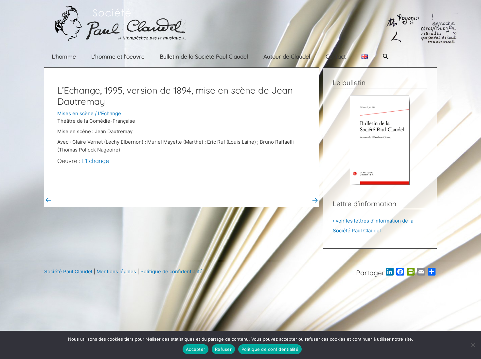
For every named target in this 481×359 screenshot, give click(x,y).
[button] (386, 56)
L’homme (64, 56)
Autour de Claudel (286, 56)
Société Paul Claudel (68, 271)
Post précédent (67, 199)
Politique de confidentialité (171, 271)
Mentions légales (116, 271)
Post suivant (300, 199)
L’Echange (95, 161)
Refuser (223, 349)
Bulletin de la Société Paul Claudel (204, 56)
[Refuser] (473, 345)
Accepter (195, 349)
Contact (336, 56)
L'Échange (109, 113)
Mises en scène (75, 113)
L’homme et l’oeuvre (118, 56)
